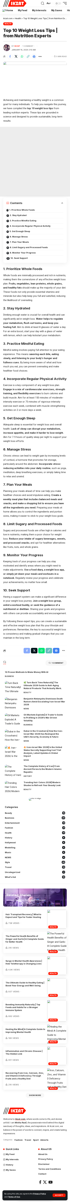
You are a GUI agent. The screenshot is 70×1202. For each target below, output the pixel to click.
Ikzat (17, 46)
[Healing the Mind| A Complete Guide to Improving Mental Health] (57, 1034)
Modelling (34, 847)
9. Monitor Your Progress (23, 253)
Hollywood (34, 842)
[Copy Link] (28, 56)
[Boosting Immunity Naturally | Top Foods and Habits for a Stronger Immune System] (57, 1011)
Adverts (44, 1140)
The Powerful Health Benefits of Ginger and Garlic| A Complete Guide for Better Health (25, 939)
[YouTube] (50, 1182)
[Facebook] (40, 1182)
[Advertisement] (35, 162)
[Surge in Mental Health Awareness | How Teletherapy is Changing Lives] (57, 965)
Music (34, 852)
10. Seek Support (19, 258)
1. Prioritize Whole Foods (22, 210)
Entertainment (35, 823)
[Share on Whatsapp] (22, 56)
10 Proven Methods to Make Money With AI (26, 672)
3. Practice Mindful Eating (23, 220)
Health (8, 24)
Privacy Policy (39, 1194)
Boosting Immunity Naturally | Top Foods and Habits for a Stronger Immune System (23, 1007)
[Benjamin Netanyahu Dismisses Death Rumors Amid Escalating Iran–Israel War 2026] (13, 703)
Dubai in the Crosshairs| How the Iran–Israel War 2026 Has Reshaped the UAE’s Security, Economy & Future (43, 734)
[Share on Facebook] (10, 56)
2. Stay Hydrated (18, 215)
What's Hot (35, 877)
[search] (42, 3)
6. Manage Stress (19, 236)
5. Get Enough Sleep (20, 231)
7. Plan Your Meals (19, 242)
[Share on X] (16, 56)
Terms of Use (14, 1197)
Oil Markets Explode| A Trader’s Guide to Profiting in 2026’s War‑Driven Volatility (43, 718)
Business (9, 676)
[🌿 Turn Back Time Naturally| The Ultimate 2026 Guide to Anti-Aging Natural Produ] (13, 687)
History (28, 776)
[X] (45, 1182)
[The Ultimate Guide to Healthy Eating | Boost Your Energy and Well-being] (57, 987)
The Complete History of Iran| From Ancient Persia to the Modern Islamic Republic (43, 769)
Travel (35, 867)
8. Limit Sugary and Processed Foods (29, 247)
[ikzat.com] (14, 3)
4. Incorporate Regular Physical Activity (30, 226)
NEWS (26, 709)
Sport (36, 1140)
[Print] (34, 56)
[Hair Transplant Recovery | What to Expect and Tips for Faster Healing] (57, 919)
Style (35, 862)
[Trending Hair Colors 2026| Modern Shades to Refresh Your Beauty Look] (13, 787)
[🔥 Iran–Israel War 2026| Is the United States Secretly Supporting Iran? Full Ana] (13, 752)
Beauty (27, 692)
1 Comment (28, 46)
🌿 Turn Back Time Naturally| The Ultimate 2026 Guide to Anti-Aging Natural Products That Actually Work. (43, 685)
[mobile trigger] (64, 3)
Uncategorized (34, 872)
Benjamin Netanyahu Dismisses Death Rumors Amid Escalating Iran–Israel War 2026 (44, 701)
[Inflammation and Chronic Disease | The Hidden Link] (57, 1056)
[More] (40, 56)
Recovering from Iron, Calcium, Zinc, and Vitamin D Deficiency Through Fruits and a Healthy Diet (25, 1076)
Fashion (35, 828)
